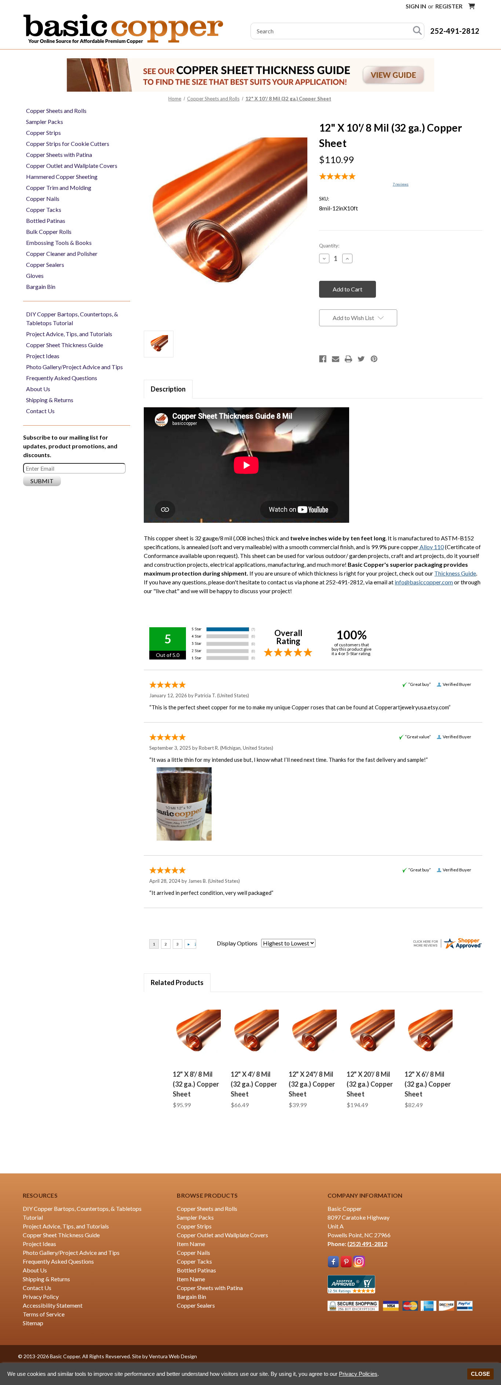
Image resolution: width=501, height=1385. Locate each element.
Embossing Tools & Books (59, 242)
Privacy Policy (41, 1296)
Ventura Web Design (173, 1356)
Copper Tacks (43, 209)
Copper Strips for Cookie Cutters (67, 143)
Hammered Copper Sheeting (62, 176)
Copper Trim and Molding (58, 187)
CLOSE (480, 1374)
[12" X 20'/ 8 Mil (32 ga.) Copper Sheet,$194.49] (371, 1033)
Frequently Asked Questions (61, 377)
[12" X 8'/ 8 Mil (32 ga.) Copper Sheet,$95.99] (197, 1033)
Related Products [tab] (177, 982)
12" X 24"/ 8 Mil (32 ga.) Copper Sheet (312, 1084)
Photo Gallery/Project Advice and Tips (74, 366)
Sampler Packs (44, 121)
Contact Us (40, 410)
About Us (38, 388)
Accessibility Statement (53, 1305)
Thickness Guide (455, 573)
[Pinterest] (374, 359)
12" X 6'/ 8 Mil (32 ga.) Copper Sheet (428, 1084)
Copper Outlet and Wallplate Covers (71, 165)
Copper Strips (43, 132)
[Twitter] (361, 359)
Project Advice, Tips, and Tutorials (69, 333)
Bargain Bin (40, 286)
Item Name (191, 1243)
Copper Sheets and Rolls (56, 110)
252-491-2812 (454, 30)
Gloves (35, 275)
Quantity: (329, 246)
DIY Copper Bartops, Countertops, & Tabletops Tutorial (72, 318)
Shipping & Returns (49, 399)
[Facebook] (322, 359)
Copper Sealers (45, 264)
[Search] (417, 31)
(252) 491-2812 (367, 1243)
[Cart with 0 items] (471, 6)
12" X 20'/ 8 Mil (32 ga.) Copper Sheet (370, 1084)
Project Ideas (42, 355)
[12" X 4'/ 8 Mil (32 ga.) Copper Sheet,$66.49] (255, 1033)
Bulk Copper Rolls (49, 231)
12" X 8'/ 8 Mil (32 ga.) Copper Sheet (196, 1084)
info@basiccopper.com (424, 581)
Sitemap (33, 1322)
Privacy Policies (358, 1374)
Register (448, 6)
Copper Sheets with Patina (59, 154)
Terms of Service (44, 1314)
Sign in (416, 6)
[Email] (335, 359)
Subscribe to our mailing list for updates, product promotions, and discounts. (70, 446)
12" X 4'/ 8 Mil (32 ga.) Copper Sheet (254, 1084)
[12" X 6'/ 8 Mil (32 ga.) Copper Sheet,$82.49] (429, 1033)
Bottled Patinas (45, 220)
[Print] (348, 359)
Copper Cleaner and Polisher (62, 253)
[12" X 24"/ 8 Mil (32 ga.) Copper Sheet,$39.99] (313, 1033)
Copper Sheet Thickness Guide (64, 344)
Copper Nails (42, 198)
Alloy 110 (431, 546)
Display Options (237, 943)
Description (168, 389)
